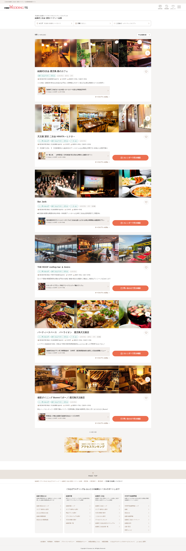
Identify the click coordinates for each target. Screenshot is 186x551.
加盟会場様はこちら (94, 541)
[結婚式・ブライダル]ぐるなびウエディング (47, 481)
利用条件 (57, 541)
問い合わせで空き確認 (132, 288)
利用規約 (50, 541)
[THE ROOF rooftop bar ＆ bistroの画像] (93, 249)
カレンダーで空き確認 (132, 158)
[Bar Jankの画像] (93, 184)
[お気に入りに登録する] (146, 71)
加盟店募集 (105, 541)
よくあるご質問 (141, 541)
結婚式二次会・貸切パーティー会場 (72, 481)
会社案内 (43, 541)
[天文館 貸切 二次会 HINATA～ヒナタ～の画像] (93, 118)
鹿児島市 (93, 481)
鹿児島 (86, 481)
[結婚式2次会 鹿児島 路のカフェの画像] (93, 53)
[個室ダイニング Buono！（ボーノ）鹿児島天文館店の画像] (93, 379)
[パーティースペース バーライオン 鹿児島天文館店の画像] (93, 314)
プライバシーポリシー (67, 541)
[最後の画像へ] (147, 53)
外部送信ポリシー (81, 541)
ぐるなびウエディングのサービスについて (122, 541)
